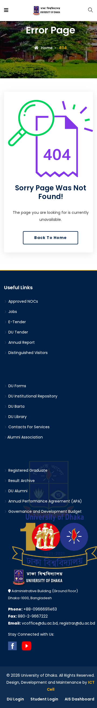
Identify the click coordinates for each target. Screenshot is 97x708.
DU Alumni (17, 491)
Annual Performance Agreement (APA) (44, 501)
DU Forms (16, 386)
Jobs (12, 311)
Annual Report (21, 342)
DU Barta (16, 406)
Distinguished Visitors (27, 352)
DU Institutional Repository (32, 396)
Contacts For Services (28, 427)
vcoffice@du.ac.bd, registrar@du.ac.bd (51, 623)
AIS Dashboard (79, 699)
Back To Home (50, 237)
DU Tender (17, 332)
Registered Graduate (27, 470)
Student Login (44, 699)
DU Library (17, 416)
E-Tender (16, 322)
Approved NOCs (22, 301)
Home (46, 47)
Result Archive (21, 480)
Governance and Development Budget (44, 511)
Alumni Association (25, 437)
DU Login (15, 699)
